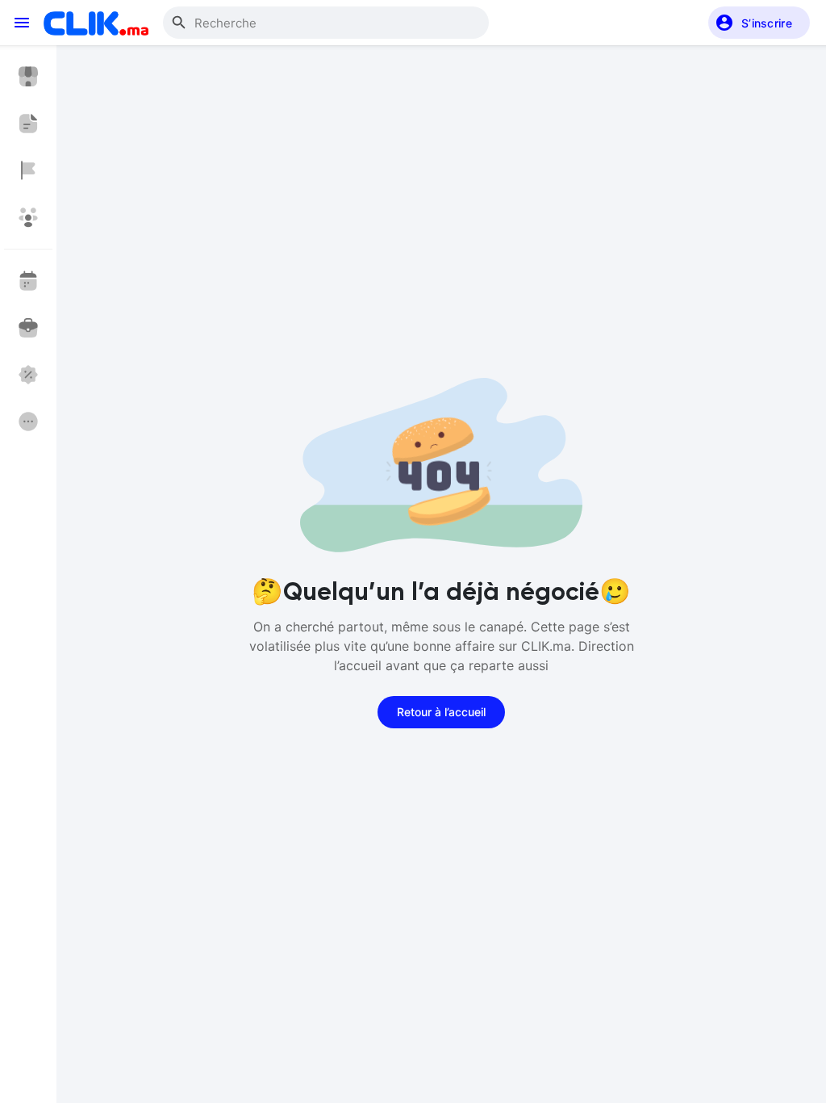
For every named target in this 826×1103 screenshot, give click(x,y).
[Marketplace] (28, 76)
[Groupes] (28, 217)
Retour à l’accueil (441, 712)
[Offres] (28, 374)
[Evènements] (28, 281)
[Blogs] (28, 123)
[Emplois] (28, 327)
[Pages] (28, 170)
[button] (759, 22)
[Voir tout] (28, 421)
